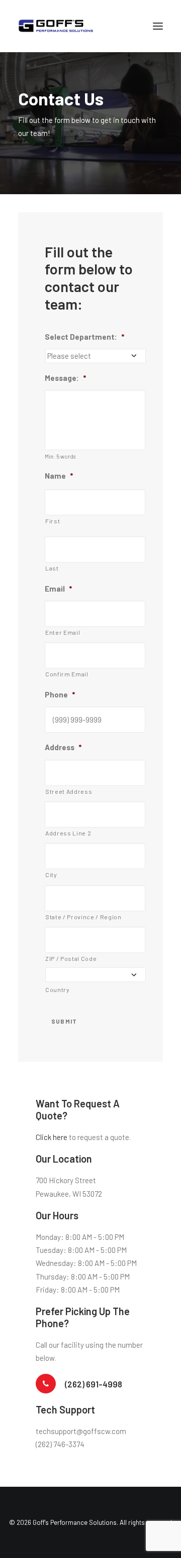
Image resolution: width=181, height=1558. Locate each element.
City (51, 874)
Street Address (68, 791)
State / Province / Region (83, 916)
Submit (64, 1021)
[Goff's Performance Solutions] (56, 26)
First (52, 520)
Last (52, 568)
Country (57, 989)
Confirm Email (66, 673)
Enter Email (62, 632)
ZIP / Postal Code (71, 958)
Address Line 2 (68, 832)
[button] (158, 26)
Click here (51, 1137)
